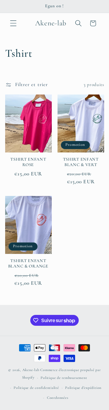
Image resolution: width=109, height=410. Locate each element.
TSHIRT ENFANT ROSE (28, 162)
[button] (13, 23)
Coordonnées (57, 398)
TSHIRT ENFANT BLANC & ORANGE (28, 263)
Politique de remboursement (64, 378)
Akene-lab (30, 370)
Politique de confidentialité (36, 388)
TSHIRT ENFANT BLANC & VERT (81, 162)
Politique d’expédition (83, 388)
